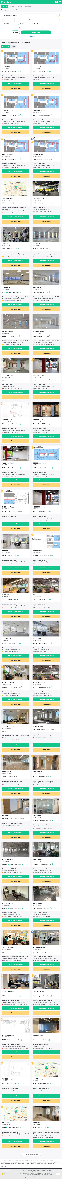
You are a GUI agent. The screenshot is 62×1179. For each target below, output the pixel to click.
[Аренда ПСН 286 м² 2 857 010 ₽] (15, 365)
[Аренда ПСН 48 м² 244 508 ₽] (46, 409)
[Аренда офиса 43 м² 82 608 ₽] (15, 1113)
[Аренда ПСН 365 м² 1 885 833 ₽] (15, 762)
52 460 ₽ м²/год (6, 905)
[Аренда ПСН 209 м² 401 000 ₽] (15, 321)
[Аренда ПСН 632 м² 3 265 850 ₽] (46, 762)
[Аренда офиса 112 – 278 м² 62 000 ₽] (15, 806)
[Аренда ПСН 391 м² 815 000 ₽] (46, 234)
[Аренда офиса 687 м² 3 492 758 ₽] (15, 56)
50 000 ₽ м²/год (6, 684)
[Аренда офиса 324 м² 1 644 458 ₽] (46, 100)
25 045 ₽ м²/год (37, 289)
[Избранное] (53, 2)
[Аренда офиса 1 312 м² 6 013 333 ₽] (46, 188)
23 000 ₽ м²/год (37, 1080)
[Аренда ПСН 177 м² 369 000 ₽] (46, 277)
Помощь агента (15, 88)
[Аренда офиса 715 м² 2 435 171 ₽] (46, 893)
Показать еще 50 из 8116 (31, 1154)
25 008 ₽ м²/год (37, 245)
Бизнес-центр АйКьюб (40, 825)
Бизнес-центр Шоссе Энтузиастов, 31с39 (15, 253)
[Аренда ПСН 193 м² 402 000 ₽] (46, 321)
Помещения (5, 46)
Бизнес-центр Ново (39, 207)
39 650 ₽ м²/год (6, 1037)
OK (58, 1174)
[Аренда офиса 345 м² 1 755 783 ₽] (15, 100)
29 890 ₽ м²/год (37, 949)
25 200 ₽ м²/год (6, 289)
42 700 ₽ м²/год (37, 156)
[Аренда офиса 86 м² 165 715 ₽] (46, 1069)
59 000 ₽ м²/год (6, 949)
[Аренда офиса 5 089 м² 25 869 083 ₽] (46, 453)
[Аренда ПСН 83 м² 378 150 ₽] (46, 1113)
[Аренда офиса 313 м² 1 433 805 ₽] (15, 585)
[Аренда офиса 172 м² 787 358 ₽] (15, 409)
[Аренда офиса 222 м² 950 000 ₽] (15, 188)
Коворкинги (28, 6)
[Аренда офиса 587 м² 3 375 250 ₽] (46, 672)
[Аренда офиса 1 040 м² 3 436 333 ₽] (15, 1025)
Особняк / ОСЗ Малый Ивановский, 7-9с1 (15, 956)
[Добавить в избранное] (28, 51)
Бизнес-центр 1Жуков (9, 76)
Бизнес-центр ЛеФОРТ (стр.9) (42, 956)
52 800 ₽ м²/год (6, 1080)
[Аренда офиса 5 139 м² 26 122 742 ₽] (46, 541)
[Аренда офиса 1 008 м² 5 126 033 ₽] (15, 497)
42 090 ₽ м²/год (37, 993)
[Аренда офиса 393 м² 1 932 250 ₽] (15, 937)
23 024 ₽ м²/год (6, 333)
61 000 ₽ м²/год (6, 68)
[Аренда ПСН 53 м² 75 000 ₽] (15, 234)
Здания (20, 6)
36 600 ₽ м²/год (6, 861)
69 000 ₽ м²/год (37, 596)
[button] (46, 194)
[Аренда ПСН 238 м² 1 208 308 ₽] (46, 497)
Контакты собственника (15, 83)
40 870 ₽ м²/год (37, 905)
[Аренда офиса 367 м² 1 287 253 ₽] (46, 981)
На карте (15, 32)
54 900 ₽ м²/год (37, 68)
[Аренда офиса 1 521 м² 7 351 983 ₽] (15, 628)
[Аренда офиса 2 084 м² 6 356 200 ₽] (15, 849)
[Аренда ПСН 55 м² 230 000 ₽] (46, 1025)
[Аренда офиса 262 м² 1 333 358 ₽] (15, 453)
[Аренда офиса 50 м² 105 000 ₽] (15, 277)
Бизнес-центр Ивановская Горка (43, 734)
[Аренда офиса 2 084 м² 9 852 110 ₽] (46, 806)
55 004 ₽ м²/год (37, 1124)
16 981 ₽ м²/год (6, 245)
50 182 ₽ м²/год (37, 1037)
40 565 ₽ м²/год (6, 993)
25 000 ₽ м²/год (6, 728)
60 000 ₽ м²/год (37, 640)
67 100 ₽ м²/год (37, 377)
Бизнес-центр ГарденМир (41, 1044)
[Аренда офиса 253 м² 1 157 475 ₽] (46, 56)
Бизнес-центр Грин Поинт (41, 1088)
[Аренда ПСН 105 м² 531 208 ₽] (15, 541)
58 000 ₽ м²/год (6, 640)
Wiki (25, 1177)
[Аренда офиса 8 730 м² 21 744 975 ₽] (46, 937)
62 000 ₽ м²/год (6, 773)
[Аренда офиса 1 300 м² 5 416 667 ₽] (15, 672)
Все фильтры (31, 36)
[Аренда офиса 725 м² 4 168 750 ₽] (46, 585)
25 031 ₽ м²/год (37, 333)
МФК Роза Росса (7, 384)
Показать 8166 (36, 32)
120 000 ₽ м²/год (6, 377)
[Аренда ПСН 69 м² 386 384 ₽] (46, 365)
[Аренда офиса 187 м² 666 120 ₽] (46, 144)
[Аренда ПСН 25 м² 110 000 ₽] (15, 1069)
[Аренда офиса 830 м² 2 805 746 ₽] (15, 981)
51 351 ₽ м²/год (6, 200)
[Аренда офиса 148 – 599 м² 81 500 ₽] (46, 716)
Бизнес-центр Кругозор (40, 912)
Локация (59, 15)
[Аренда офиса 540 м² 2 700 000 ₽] (46, 628)
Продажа (12, 6)
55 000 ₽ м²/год (37, 200)
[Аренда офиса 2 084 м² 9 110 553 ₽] (15, 893)
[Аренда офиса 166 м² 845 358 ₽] (15, 144)
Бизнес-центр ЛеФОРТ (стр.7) (11, 1000)
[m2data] (6, 2)
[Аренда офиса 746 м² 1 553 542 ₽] (15, 716)
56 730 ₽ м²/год (37, 817)
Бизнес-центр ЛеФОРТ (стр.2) (42, 1000)
